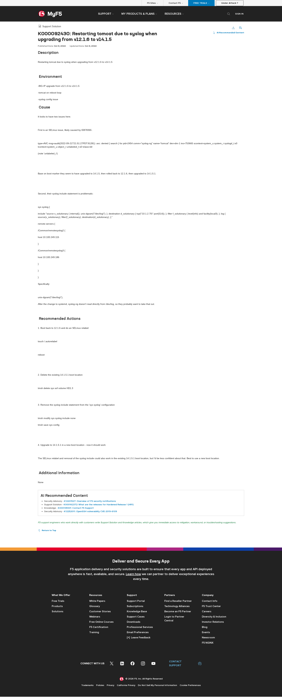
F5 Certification (98, 627)
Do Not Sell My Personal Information (157, 685)
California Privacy (126, 685)
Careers (206, 611)
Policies (100, 685)
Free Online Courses (101, 622)
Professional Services (140, 627)
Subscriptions (135, 606)
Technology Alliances (177, 606)
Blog (204, 627)
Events (206, 632)
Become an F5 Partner (177, 611)
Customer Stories (100, 611)
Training (94, 632)
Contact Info (209, 601)
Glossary (94, 606)
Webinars (94, 616)
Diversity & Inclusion (214, 616)
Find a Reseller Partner (178, 601)
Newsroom (208, 637)
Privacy (110, 685)
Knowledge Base (137, 611)
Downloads (133, 622)
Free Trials (58, 601)
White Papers (97, 601)
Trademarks (87, 685)
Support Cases (136, 616)
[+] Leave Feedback (138, 637)
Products (57, 606)
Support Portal (136, 601)
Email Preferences (138, 632)
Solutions (57, 611)
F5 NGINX (207, 642)
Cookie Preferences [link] (190, 685)
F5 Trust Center (211, 606)
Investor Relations (213, 622)
